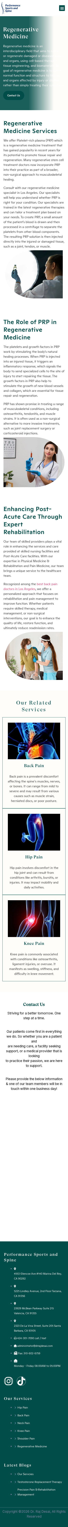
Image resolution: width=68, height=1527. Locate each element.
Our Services (18, 1398)
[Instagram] (8, 1381)
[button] (62, 8)
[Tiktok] (21, 1381)
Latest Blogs (17, 1465)
